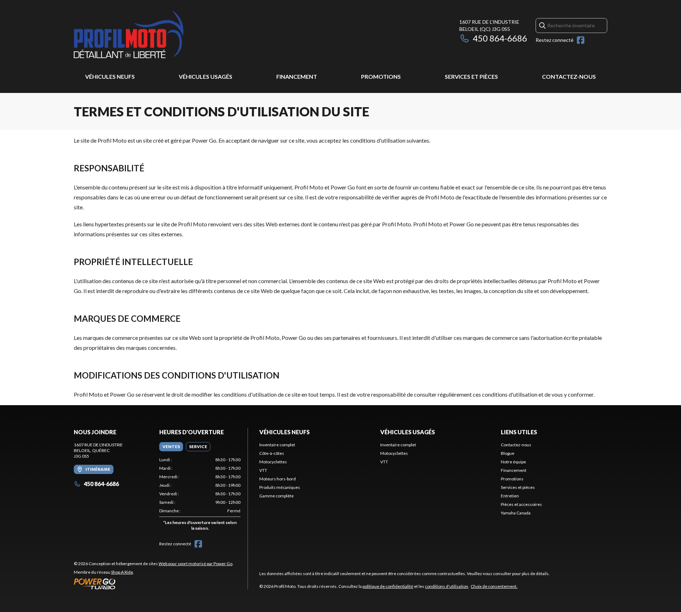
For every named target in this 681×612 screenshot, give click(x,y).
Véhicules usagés (205, 76)
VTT (263, 470)
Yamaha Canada (516, 512)
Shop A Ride (122, 572)
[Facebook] (580, 40)
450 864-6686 (500, 38)
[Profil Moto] (162, 34)
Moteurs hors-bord (277, 478)
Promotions (381, 76)
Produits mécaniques (279, 487)
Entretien (510, 495)
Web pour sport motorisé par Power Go (195, 563)
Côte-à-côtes (271, 453)
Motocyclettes (273, 461)
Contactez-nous (569, 76)
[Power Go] (153, 583)
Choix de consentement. (494, 586)
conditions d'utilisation (446, 586)
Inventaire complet (277, 444)
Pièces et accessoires (521, 504)
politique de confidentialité (387, 586)
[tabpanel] (199, 495)
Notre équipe (513, 461)
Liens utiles (519, 432)
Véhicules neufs (110, 76)
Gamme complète (276, 495)
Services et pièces (471, 76)
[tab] (171, 446)
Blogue (507, 453)
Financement (296, 76)
